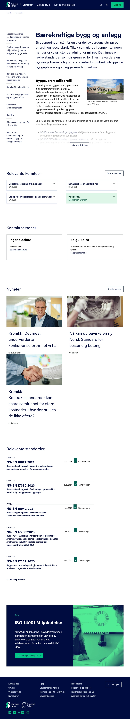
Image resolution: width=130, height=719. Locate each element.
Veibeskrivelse (14, 691)
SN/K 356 (83, 185)
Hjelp (42, 683)
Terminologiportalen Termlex (52, 691)
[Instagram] (27, 712)
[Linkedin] (9, 712)
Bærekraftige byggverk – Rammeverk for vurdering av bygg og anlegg (17, 63)
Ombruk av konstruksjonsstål (14, 106)
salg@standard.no (78, 252)
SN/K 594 (30, 198)
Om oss (11, 687)
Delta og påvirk (43, 4)
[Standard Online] (28, 705)
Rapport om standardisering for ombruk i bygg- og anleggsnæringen (14, 137)
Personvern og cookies (81, 687)
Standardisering (47, 696)
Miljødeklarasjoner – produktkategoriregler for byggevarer (17, 36)
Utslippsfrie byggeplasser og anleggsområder (17, 96)
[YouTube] (21, 712)
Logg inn (117, 4)
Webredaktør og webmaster (83, 696)
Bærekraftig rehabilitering (17, 87)
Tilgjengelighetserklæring (82, 691)
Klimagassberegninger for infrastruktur (18, 123)
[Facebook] (14, 712)
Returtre (10, 115)
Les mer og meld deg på (27, 655)
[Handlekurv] (107, 4)
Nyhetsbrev (13, 696)
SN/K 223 (25, 185)
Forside (9, 13)
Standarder (28, 4)
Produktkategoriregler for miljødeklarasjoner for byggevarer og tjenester (17, 50)
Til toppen (115, 684)
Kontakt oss (13, 683)
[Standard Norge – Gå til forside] (12, 5)
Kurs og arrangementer (64, 4)
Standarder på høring (49, 687)
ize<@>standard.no (18, 249)
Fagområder (19, 13)
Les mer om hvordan (77, 198)
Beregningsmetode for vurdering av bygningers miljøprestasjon (17, 76)
